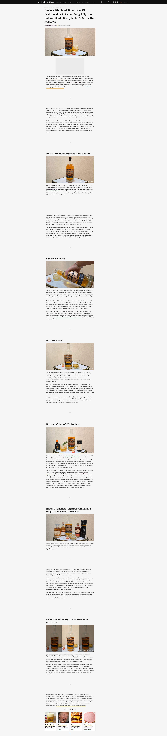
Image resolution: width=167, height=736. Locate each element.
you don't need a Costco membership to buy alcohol (68, 317)
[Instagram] (113, 2)
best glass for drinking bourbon (71, 456)
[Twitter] (103, 2)
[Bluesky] (110, 2)
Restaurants (80, 2)
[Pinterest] (108, 2)
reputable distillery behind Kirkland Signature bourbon (71, 705)
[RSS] (118, 2)
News (64, 2)
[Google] (115, 2)
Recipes (58, 2)
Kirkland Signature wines (74, 82)
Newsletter (125, 2)
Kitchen (87, 2)
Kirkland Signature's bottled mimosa (55, 185)
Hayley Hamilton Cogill (51, 25)
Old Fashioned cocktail (54, 189)
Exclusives (71, 2)
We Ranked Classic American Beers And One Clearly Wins (50, 726)
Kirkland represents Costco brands (55, 78)
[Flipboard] (106, 2)
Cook (93, 2)
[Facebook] (101, 2)
